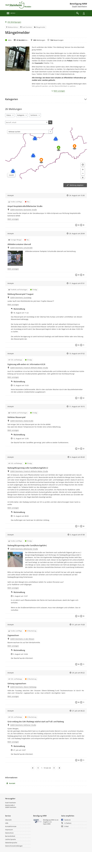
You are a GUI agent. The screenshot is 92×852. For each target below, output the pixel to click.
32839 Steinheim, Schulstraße (21, 248)
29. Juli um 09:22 (78, 673)
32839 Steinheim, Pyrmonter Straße (23, 210)
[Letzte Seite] (59, 768)
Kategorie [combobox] (20, 115)
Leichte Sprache (10, 839)
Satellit (11, 175)
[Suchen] (50, 122)
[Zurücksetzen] (46, 122)
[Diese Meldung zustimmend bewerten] (76, 225)
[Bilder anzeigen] (15, 258)
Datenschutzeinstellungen (14, 846)
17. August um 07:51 (77, 283)
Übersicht (8, 820)
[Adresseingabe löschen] (50, 131)
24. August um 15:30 (77, 195)
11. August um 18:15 (77, 406)
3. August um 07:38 (77, 535)
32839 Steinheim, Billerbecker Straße (24, 549)
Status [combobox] (8, 115)
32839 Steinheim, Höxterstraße (21, 421)
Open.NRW (46, 824)
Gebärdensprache (11, 843)
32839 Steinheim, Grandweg (20, 297)
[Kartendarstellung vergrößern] (83, 169)
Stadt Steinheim (10, 803)
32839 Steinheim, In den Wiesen (22, 639)
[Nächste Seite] (54, 768)
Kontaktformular (10, 826)
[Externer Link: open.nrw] (37, 821)
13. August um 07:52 (77, 353)
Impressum (9, 830)
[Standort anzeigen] (83, 164)
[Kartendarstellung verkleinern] (83, 173)
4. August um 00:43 (77, 457)
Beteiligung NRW (78, 3)
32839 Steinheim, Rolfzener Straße (23, 725)
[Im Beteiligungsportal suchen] (77, 13)
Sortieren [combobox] (33, 115)
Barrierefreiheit (10, 836)
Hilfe (6, 823)
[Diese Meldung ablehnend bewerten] (81, 225)
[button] (46, 99)
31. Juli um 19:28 (78, 624)
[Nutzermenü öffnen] (84, 13)
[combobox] (28, 131)
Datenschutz (9, 833)
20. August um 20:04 (77, 233)
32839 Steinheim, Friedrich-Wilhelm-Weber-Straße (29, 368)
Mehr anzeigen (59, 91)
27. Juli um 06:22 (78, 711)
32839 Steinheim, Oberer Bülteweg (23, 687)
